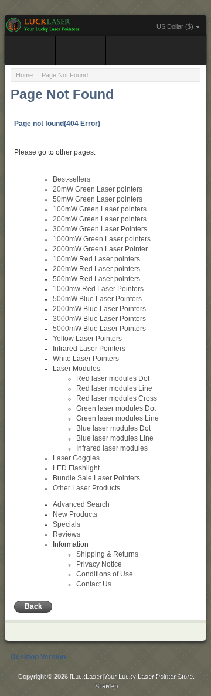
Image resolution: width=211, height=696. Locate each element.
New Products (75, 514)
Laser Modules (76, 368)
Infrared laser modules (112, 448)
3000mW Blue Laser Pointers (99, 318)
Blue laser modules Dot (113, 428)
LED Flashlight (76, 468)
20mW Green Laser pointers (97, 189)
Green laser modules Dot (116, 408)
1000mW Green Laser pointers (102, 239)
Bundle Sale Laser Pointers (96, 478)
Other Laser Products (86, 488)
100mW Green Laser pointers (100, 209)
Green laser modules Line (117, 418)
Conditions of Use (104, 574)
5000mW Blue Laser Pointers (99, 328)
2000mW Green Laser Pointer (100, 249)
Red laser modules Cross (116, 398)
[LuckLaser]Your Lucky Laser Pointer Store (130, 676)
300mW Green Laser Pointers (100, 229)
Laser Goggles (76, 458)
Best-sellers (71, 179)
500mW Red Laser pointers (96, 278)
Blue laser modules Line (115, 438)
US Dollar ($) (174, 26)
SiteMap (105, 685)
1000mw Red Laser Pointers (98, 288)
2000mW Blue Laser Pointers (99, 308)
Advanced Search (81, 504)
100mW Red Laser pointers (96, 258)
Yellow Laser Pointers (87, 338)
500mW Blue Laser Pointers (97, 298)
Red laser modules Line (114, 388)
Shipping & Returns (107, 554)
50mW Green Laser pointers (97, 199)
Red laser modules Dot (112, 378)
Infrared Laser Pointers (89, 348)
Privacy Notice (99, 564)
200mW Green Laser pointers (100, 219)
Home (24, 75)
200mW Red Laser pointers (96, 268)
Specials (66, 524)
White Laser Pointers (86, 358)
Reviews (66, 534)
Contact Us (93, 584)
